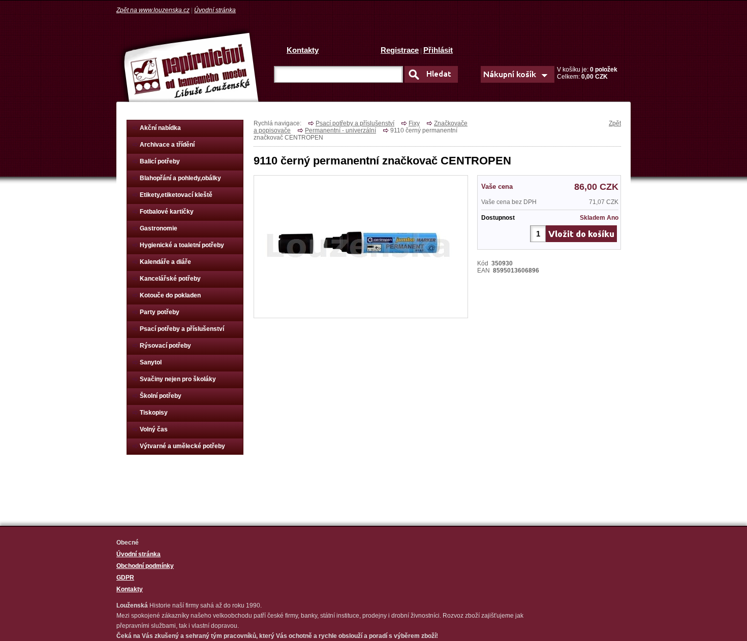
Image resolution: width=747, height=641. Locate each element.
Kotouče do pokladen (170, 295)
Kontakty (303, 50)
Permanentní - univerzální (340, 130)
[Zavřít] (360, 278)
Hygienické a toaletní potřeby (182, 245)
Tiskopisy (154, 412)
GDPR (125, 577)
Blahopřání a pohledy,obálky (180, 178)
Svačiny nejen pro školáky (178, 379)
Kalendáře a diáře (165, 261)
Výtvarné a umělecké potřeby (182, 446)
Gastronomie (158, 228)
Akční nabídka (160, 127)
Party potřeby (159, 312)
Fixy (414, 123)
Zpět (615, 123)
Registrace (400, 50)
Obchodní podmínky (145, 565)
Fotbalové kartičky (167, 211)
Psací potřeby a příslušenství (182, 328)
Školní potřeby (160, 395)
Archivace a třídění (167, 144)
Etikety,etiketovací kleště (176, 194)
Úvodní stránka (215, 10)
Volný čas (154, 429)
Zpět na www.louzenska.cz (153, 10)
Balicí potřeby (160, 161)
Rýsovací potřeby (165, 345)
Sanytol (151, 362)
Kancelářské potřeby (170, 278)
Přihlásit (438, 50)
